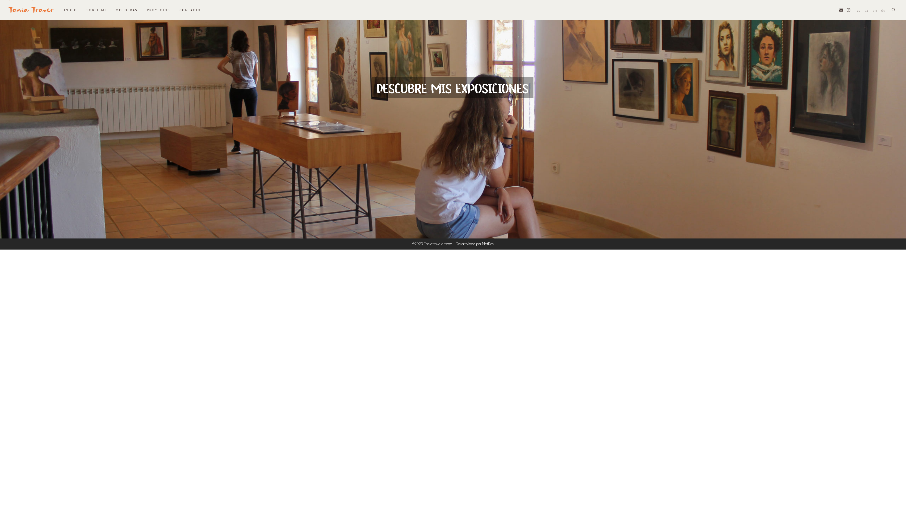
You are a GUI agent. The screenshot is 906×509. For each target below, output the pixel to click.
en (875, 10)
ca (866, 10)
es (858, 10)
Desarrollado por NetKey (475, 244)
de (883, 10)
